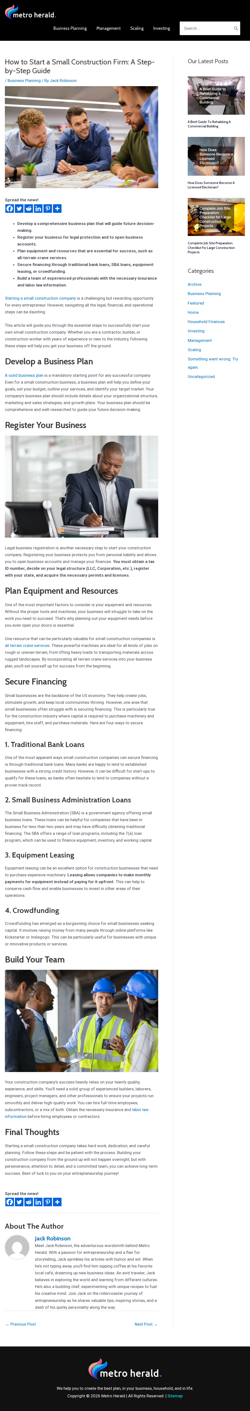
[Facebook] (9, 208)
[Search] (236, 28)
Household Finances (206, 321)
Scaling (194, 349)
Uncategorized (201, 376)
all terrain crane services (27, 645)
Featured (196, 303)
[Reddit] (28, 208)
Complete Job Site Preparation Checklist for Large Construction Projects (211, 247)
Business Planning (24, 80)
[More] (57, 208)
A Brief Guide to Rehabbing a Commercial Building (209, 124)
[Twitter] (19, 208)
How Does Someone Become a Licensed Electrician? (211, 185)
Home (193, 312)
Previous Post (20, 1324)
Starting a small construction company (40, 298)
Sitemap (175, 1395)
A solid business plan (24, 375)
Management (200, 340)
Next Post (146, 1324)
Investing (196, 330)
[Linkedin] (38, 208)
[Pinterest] (47, 208)
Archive (194, 284)
